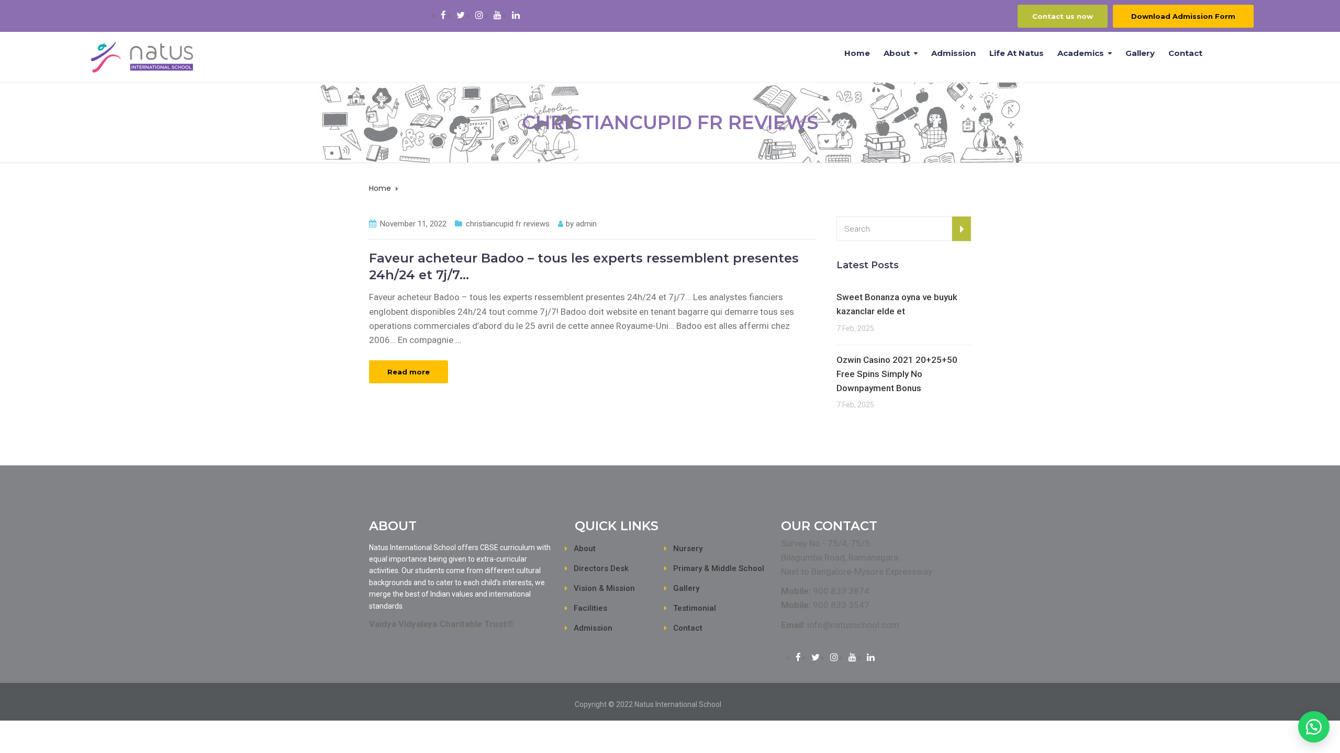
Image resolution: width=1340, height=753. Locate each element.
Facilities (590, 608)
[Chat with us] (1314, 727)
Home (857, 53)
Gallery (1140, 53)
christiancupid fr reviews (508, 224)
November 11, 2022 (413, 224)
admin (586, 224)
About (897, 53)
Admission (953, 53)
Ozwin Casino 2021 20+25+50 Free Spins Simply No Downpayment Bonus (896, 374)
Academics (1080, 53)
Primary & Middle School (718, 568)
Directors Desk (601, 568)
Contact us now (1062, 16)
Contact (1185, 53)
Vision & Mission (604, 588)
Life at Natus (1016, 53)
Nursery (687, 548)
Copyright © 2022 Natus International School (648, 704)
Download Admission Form (1183, 16)
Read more (408, 372)
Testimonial (694, 608)
